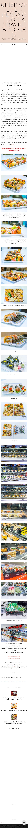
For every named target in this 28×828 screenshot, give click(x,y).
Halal (23, 680)
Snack (19, 682)
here (12, 144)
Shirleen (9, 667)
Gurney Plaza (17, 680)
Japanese (3, 682)
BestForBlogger (14, 826)
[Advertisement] (14, 63)
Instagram (17, 664)
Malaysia (9, 682)
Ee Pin (14, 667)
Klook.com (3, 823)
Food (6, 680)
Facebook (11, 664)
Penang (14, 682)
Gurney (11, 680)
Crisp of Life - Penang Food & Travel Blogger (14, 20)
